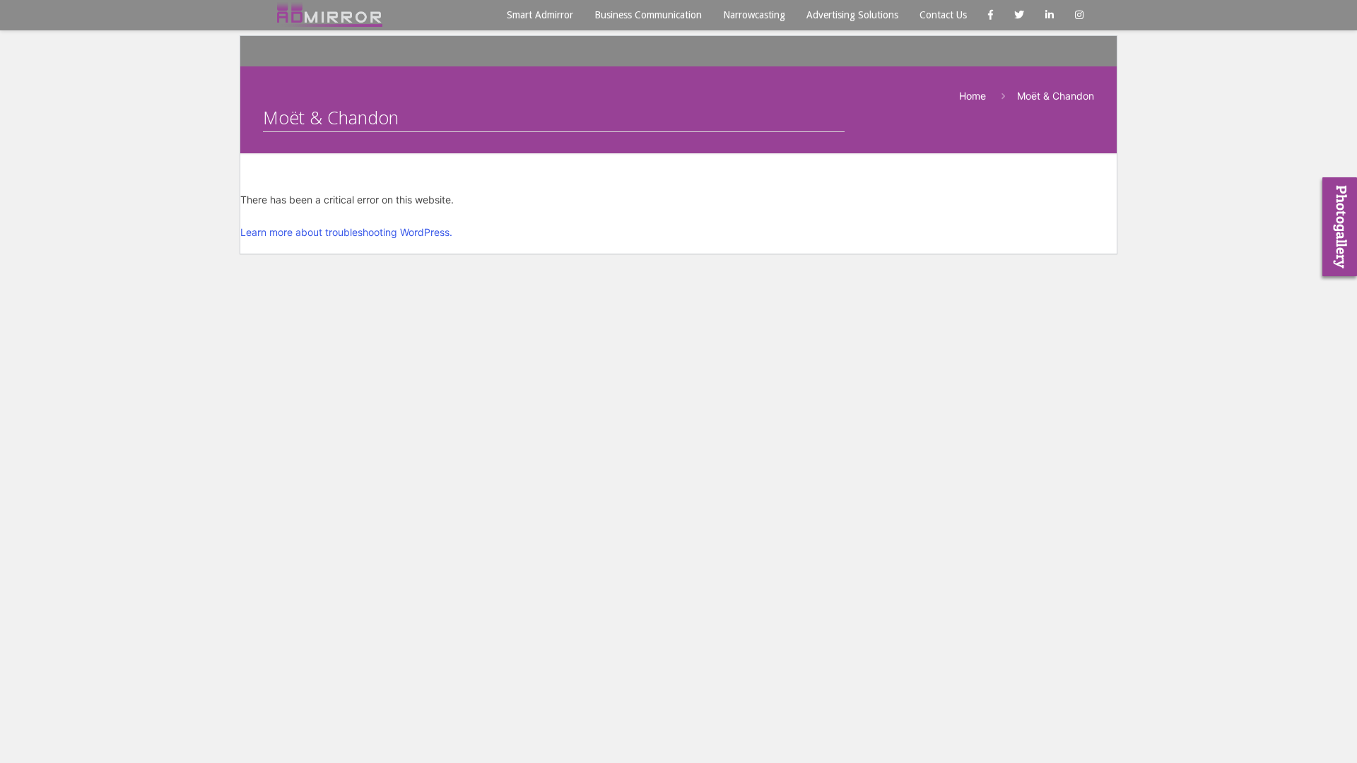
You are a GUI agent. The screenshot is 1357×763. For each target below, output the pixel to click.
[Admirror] (329, 14)
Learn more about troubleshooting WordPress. (346, 232)
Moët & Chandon (1055, 96)
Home (972, 96)
